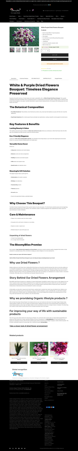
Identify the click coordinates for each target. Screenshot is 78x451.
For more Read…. (44, 322)
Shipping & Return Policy (49, 387)
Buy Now (55, 59)
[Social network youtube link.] (15, 448)
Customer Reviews (24, 78)
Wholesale (12, 21)
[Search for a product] (27, 10)
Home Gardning (13, 18)
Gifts (57, 16)
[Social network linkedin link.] (18, 448)
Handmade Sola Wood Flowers (43, 18)
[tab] (14, 78)
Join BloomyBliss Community (60, 385)
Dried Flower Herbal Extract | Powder (31, 16)
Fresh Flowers (21, 18)
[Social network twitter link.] (24, 448)
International (19, 21)
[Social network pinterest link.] (21, 448)
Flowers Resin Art (30, 18)
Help (49, 423)
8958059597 (47, 422)
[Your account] (30, 10)
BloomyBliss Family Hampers (57, 18)
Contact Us (47, 394)
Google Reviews (58, 78)
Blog (42, 21)
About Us (46, 383)
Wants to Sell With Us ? (49, 400)
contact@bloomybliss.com (49, 10)
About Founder (60, 381)
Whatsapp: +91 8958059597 (62, 10)
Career (46, 385)
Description (13, 78)
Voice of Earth (60, 390)
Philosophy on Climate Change (61, 388)
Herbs (19, 16)
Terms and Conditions (49, 390)
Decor (41, 16)
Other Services (47, 392)
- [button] (42, 50)
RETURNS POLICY (36, 78)
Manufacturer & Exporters (30, 21)
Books (38, 21)
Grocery (62, 16)
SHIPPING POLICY (47, 78)
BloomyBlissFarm (50, 319)
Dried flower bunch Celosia (59, 358)
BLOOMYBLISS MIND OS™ (62, 394)
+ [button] (47, 50)
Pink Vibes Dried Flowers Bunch (39, 358)
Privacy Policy (47, 388)
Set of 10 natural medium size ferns (19, 358)
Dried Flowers (12, 16)
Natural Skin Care (49, 16)
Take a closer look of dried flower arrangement (29, 326)
